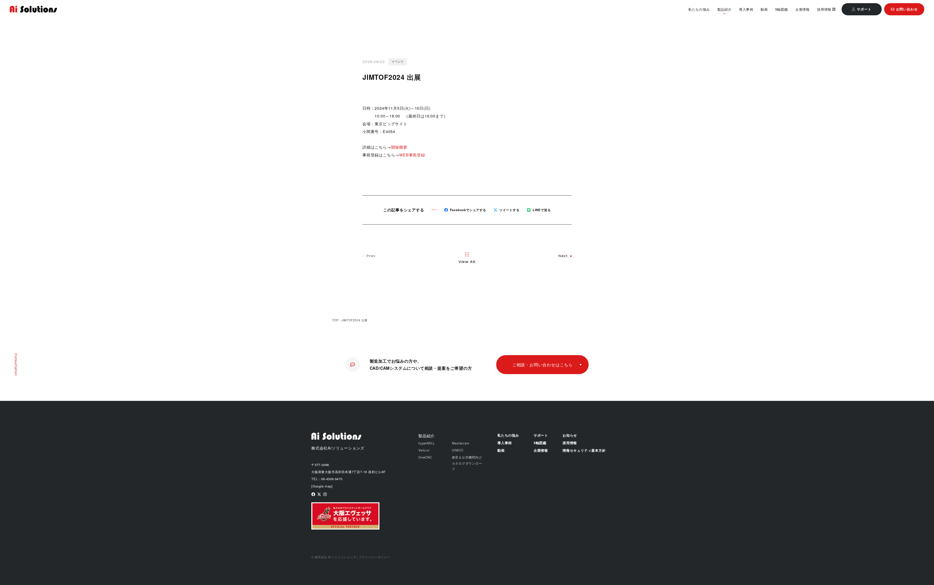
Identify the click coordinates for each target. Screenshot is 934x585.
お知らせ (570, 435)
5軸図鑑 (781, 9)
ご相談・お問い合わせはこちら (542, 364)
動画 (764, 9)
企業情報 (802, 9)
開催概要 (399, 147)
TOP (335, 320)
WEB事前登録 (412, 155)
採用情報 (824, 9)
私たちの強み (699, 9)
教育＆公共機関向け (467, 457)
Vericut (424, 450)
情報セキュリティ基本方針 (584, 450)
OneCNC (425, 457)
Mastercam (460, 443)
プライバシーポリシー (374, 557)
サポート (541, 435)
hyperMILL (426, 443)
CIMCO (457, 450)
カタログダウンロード (467, 466)
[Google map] (322, 486)
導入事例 (746, 9)
